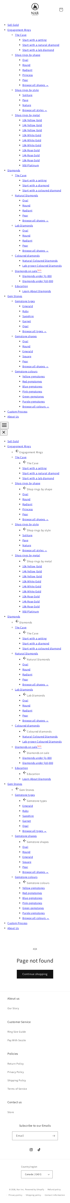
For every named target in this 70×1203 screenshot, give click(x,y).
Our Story (13, 1008)
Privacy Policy (15, 1072)
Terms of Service (17, 1088)
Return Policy (15, 1063)
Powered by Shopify (34, 1189)
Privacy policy (15, 1195)
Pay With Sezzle (16, 1040)
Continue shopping (35, 974)
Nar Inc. (20, 1189)
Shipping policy (33, 1195)
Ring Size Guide (16, 1031)
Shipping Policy (16, 1080)
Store (10, 1112)
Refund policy (54, 1189)
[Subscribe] (53, 1135)
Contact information (55, 1195)
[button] (61, 10)
